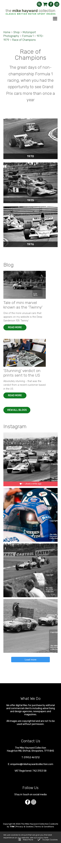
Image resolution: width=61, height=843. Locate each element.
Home (6, 32)
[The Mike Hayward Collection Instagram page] (56, 4)
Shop (16, 32)
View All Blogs (17, 410)
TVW (12, 826)
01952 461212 (32, 757)
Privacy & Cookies (24, 826)
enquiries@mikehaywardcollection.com (31, 764)
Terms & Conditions (44, 826)
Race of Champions (24, 39)
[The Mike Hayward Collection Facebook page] (50, 4)
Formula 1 (28, 36)
